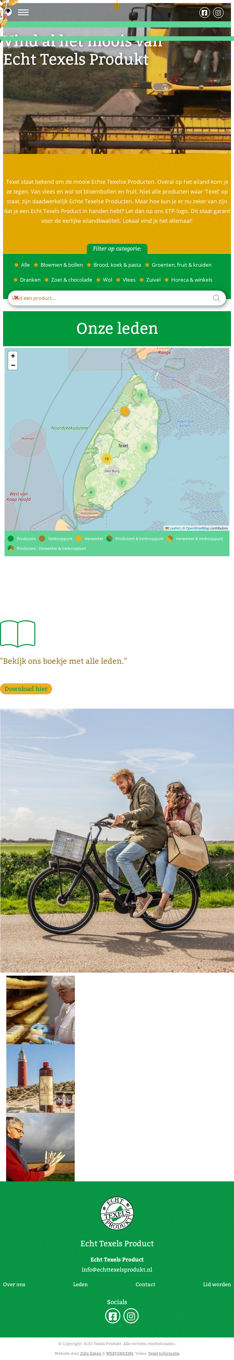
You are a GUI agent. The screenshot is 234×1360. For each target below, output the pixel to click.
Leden (80, 1284)
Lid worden (217, 1284)
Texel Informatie (163, 1353)
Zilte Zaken (90, 1353)
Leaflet (174, 527)
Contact (145, 1284)
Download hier (26, 689)
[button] (141, 395)
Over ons (14, 1284)
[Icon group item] (113, 1317)
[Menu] (23, 12)
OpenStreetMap (197, 527)
